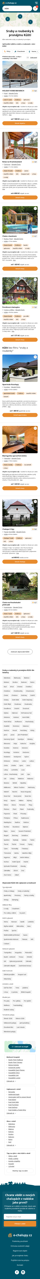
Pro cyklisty (16, 1001)
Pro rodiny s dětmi (10, 913)
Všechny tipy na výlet (20, 1171)
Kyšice (27, 757)
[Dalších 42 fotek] (20, 145)
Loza (23, 770)
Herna (6, 922)
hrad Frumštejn (13, 1105)
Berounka (11, 1092)
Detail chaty (20, 197)
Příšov (16, 818)
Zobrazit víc (10, 1081)
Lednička (31, 922)
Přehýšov (7, 818)
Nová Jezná (17, 796)
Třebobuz (25, 849)
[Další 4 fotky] (20, 368)
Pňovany (23, 814)
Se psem (22, 913)
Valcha (16, 853)
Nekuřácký (7, 979)
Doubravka (28, 704)
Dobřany (24, 695)
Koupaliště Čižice (14, 1073)
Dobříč (32, 695)
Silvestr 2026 (8, 1018)
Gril (5, 961)
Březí (12, 687)
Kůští (5, 96)
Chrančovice (30, 691)
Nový (5, 800)
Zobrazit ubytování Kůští (20, 652)
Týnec (6, 849)
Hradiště (6, 726)
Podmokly (30, 809)
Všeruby (23, 866)
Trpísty (30, 844)
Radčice (17, 822)
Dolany (6, 700)
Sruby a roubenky (23, 891)
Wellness (7, 1005)
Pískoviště (28, 953)
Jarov (5, 735)
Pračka (6, 930)
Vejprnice (7, 857)
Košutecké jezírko (14, 1068)
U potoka (14, 992)
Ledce (24, 761)
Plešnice (6, 809)
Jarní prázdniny (24, 1023)
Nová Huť (7, 796)
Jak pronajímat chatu (20, 1255)
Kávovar (14, 922)
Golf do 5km (8, 988)
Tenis (17, 988)
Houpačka (18, 953)
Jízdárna (25, 988)
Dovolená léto (8, 1027)
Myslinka (23, 783)
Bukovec (24, 682)
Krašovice (26, 752)
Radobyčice (7, 822)
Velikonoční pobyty (10, 1023)
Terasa (21, 957)
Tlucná (6, 532)
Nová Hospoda (26, 792)
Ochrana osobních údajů (20, 1246)
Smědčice (25, 835)
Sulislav (24, 840)
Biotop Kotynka (13, 1065)
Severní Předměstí (25, 831)
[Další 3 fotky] (20, 439)
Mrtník (15, 783)
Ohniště (29, 957)
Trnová (22, 844)
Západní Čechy (13, 93)
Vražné (26, 862)
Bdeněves (7, 678)
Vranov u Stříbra (9, 310)
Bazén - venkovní (9, 957)
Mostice (6, 783)
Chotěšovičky (18, 691)
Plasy (30, 805)
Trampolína (7, 953)
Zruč (22, 870)
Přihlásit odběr (20, 1224)
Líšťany (12, 779)
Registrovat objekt (20, 1251)
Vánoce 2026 (20, 1018)
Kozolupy (7, 387)
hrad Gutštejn (12, 1107)
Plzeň (6, 93)
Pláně (22, 809)
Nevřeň (14, 792)
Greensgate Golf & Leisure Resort (19, 1097)
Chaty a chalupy (9, 891)
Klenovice (7, 743)
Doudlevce (7, 708)
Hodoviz (16, 717)
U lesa (6, 992)
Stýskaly (15, 840)
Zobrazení (33, 57)
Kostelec (7, 748)
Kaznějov (21, 739)
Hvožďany (23, 730)
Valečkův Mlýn (26, 853)
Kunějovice (17, 757)
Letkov (31, 761)
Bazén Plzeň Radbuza (15, 1060)
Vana (28, 926)
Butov (32, 682)
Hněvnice (7, 717)
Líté (5, 779)
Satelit (22, 922)
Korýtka (32, 743)
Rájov (6, 831)
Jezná (12, 735)
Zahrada (28, 961)
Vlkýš (15, 857)
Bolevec (6, 682)
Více (10, 115)
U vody (6, 909)
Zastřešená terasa (25, 966)
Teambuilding (17, 1005)
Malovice (30, 779)
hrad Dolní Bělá (13, 1102)
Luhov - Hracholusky (10, 774)
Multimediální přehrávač (12, 935)
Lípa (28, 774)
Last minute (21, 1027)
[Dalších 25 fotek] (20, 219)
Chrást (6, 695)
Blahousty (17, 678)
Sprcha (14, 930)
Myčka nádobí (8, 926)
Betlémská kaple (13, 1094)
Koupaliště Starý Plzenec (16, 1070)
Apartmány (7, 895)
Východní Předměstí (10, 866)
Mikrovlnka (20, 926)
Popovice (7, 814)
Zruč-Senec (7, 875)
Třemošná (7, 458)
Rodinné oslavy (9, 1010)
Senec (13, 831)
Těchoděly (14, 849)
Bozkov (6, 239)
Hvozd (15, 730)
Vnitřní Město (24, 857)
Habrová (14, 713)
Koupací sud (22, 974)
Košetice (16, 752)
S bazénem (15, 909)
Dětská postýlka (9, 974)
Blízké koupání (26, 992)
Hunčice (6, 730)
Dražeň (16, 708)
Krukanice (7, 757)
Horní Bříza (7, 722)
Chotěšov (7, 691)
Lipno (21, 765)
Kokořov (23, 743)
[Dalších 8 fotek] (20, 291)
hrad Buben (12, 1100)
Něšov (6, 805)
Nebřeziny (31, 787)
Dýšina (6, 713)
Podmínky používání (20, 1241)
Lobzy (6, 770)
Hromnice (16, 726)
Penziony (18, 895)
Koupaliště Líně (13, 1075)
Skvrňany (15, 835)
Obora (14, 805)
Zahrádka (7, 870)
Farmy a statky (29, 895)
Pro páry (6, 1001)
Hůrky (32, 730)
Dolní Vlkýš (7, 704)
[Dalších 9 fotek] (20, 74)
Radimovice (25, 818)
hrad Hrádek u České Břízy (17, 1110)
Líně (22, 774)
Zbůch (16, 870)
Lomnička (14, 770)
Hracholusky (8, 607)
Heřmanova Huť (26, 713)
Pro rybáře (27, 1001)
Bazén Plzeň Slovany (15, 1062)
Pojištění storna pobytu (20, 1260)
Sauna (25, 935)
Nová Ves (28, 796)
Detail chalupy (20, 562)
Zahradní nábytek (9, 966)
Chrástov (15, 695)
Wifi (32, 939)
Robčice (26, 822)
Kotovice (25, 748)
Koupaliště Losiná (14, 1078)
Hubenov (26, 726)
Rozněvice (16, 827)
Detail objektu (20, 123)
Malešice (21, 779)
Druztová (26, 708)
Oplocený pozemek (15, 961)
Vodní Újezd (16, 862)
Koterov (15, 748)
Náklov (21, 800)
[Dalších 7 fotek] (20, 586)
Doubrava (17, 704)
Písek (15, 814)
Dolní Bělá (15, 700)
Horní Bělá (12, 532)
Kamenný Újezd (9, 739)
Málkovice (7, 787)
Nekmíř (6, 792)
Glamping (15, 900)
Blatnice (26, 678)
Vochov (6, 862)
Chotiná (19, 687)
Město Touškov (19, 787)
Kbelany (30, 739)
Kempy (6, 900)
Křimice (15, 761)
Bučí (5, 687)
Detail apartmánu (20, 415)
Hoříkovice (18, 722)
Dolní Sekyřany (27, 700)
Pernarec (22, 805)
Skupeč (6, 835)
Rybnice (25, 827)
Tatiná (32, 840)
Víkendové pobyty (9, 1032)
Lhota (6, 765)
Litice (28, 765)
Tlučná (14, 844)
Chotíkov (29, 687)
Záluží (17, 875)
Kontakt (20, 1265)
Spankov (6, 840)
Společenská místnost (11, 939)
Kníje (15, 743)
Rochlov (6, 827)
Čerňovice (7, 164)
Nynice (13, 800)
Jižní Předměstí (23, 735)
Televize (24, 939)
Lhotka (13, 765)
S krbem (6, 944)
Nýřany (29, 800)
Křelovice (7, 761)
